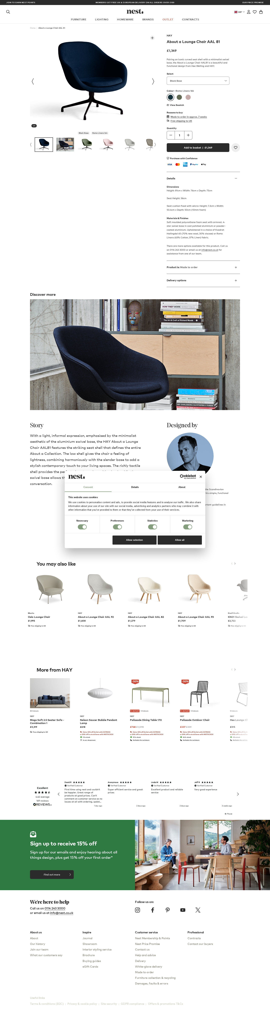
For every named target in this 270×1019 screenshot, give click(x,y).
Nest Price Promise (147, 944)
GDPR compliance (132, 1003)
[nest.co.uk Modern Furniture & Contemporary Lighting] (135, 11)
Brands (148, 19)
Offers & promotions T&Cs (165, 1003)
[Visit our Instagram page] (137, 910)
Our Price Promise (253, 2)
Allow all (179, 540)
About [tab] (181, 487)
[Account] (248, 11)
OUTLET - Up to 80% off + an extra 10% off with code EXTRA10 (135, 2)
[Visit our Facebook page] (153, 910)
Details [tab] (135, 487)
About (34, 938)
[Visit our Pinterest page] (168, 910)
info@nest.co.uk (209, 249)
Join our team (39, 949)
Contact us (142, 949)
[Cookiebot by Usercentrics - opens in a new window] (182, 476)
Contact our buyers (200, 944)
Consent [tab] (88, 487)
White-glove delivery (148, 966)
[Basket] (261, 11)
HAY (169, 35)
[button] (58, 794)
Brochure (88, 955)
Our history (37, 944)
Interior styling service (96, 949)
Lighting (101, 19)
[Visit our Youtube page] (183, 910)
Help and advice (145, 955)
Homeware (125, 19)
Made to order (144, 972)
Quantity (172, 128)
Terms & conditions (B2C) (47, 1003)
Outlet (167, 19)
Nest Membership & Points (152, 938)
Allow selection (134, 540)
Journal (87, 938)
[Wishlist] (255, 11)
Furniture (78, 19)
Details (171, 178)
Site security (109, 1003)
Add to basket (198, 147)
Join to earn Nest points (20, 2)
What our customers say (46, 955)
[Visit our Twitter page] (198, 910)
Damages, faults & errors (151, 983)
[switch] (117, 527)
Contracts (190, 19)
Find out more (52, 874)
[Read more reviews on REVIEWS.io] (42, 805)
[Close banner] (201, 477)
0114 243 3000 (55, 908)
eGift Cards (90, 966)
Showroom (89, 944)
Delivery (140, 961)
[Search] (8, 11)
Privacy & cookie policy (82, 1003)
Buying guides (91, 961)
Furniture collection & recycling (155, 977)
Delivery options (176, 280)
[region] (148, 794)
